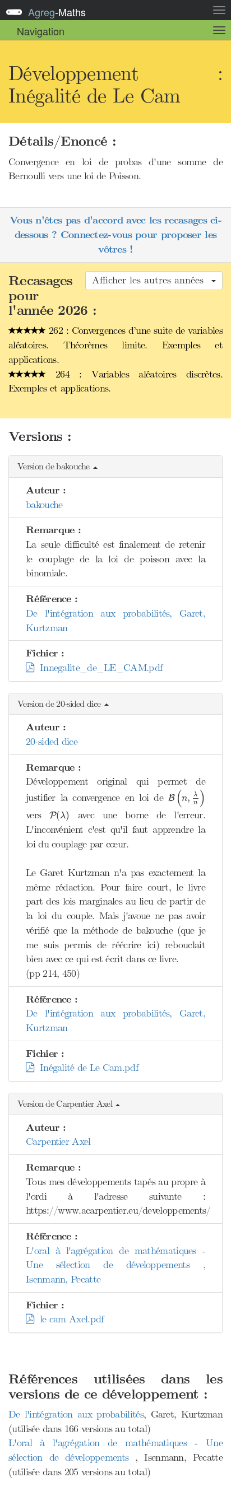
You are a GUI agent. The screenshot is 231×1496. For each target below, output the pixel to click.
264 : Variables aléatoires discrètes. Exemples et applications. (115, 381)
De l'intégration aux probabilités (76, 1414)
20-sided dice (51, 741)
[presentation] (186, 798)
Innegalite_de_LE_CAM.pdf (98, 667)
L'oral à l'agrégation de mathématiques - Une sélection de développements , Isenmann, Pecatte (115, 1265)
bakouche (44, 504)
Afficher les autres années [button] (151, 280)
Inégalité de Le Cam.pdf (86, 1067)
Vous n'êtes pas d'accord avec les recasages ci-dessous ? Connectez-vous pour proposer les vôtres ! (115, 234)
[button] (115, 467)
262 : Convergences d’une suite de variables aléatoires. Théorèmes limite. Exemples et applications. (115, 344)
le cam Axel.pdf (68, 1319)
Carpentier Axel (58, 1141)
